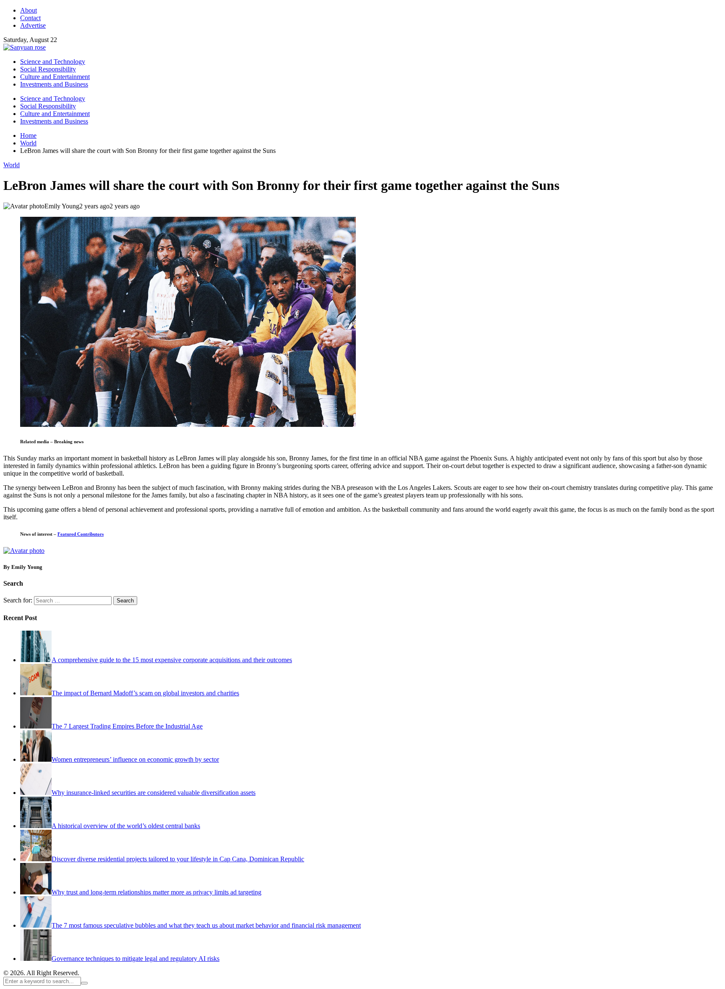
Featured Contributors (80, 534)
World (11, 164)
